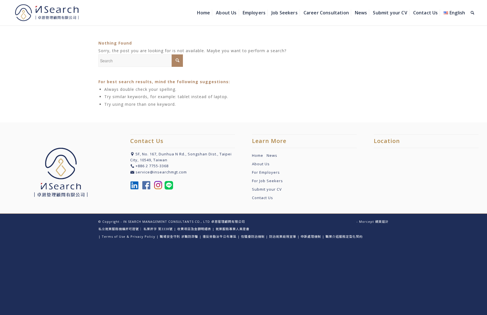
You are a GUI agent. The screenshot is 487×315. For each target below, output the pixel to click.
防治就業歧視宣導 (282, 236)
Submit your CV (267, 189)
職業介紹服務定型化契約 (344, 236)
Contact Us (262, 197)
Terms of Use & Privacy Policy (128, 236)
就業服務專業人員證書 (232, 229)
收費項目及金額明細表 (194, 229)
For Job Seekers (267, 180)
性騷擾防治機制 (253, 236)
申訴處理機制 (311, 236)
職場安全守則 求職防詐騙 (179, 236)
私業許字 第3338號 (158, 229)
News (272, 155)
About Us (261, 163)
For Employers (266, 172)
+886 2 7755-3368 (152, 165)
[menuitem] (203, 12)
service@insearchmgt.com (161, 172)
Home (259, 155)
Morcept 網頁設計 (374, 221)
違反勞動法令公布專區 (219, 236)
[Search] (472, 12)
